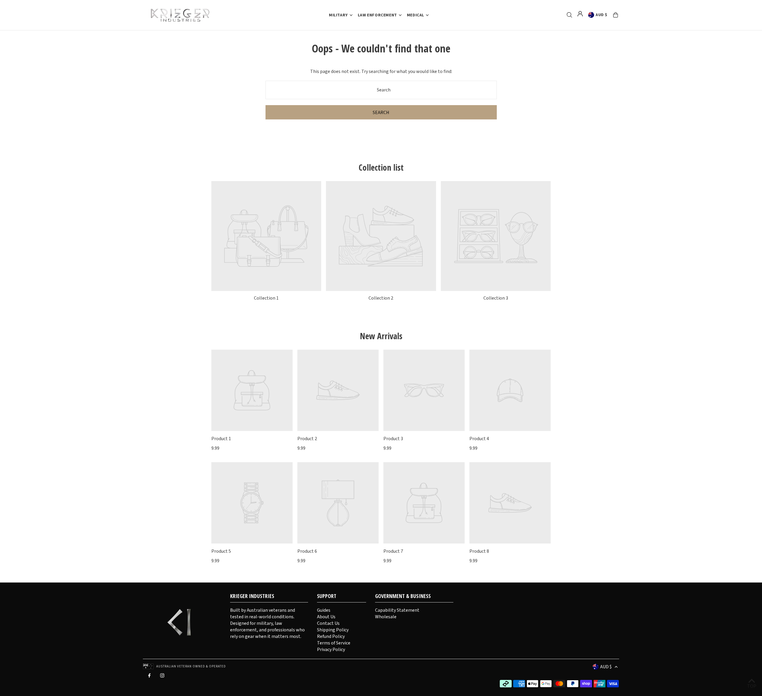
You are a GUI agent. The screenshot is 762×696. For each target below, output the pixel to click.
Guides (323, 610)
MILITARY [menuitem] (338, 15)
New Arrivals (381, 336)
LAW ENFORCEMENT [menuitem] (377, 15)
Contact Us (328, 623)
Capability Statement (397, 610)
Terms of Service (333, 643)
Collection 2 (380, 298)
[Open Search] (569, 15)
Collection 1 (266, 298)
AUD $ (602, 15)
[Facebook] (149, 677)
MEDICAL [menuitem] (415, 15)
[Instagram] (162, 677)
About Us (326, 617)
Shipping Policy (333, 630)
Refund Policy (331, 636)
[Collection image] (266, 236)
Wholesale (385, 617)
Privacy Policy (331, 649)
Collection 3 (495, 298)
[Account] (580, 13)
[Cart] (615, 14)
